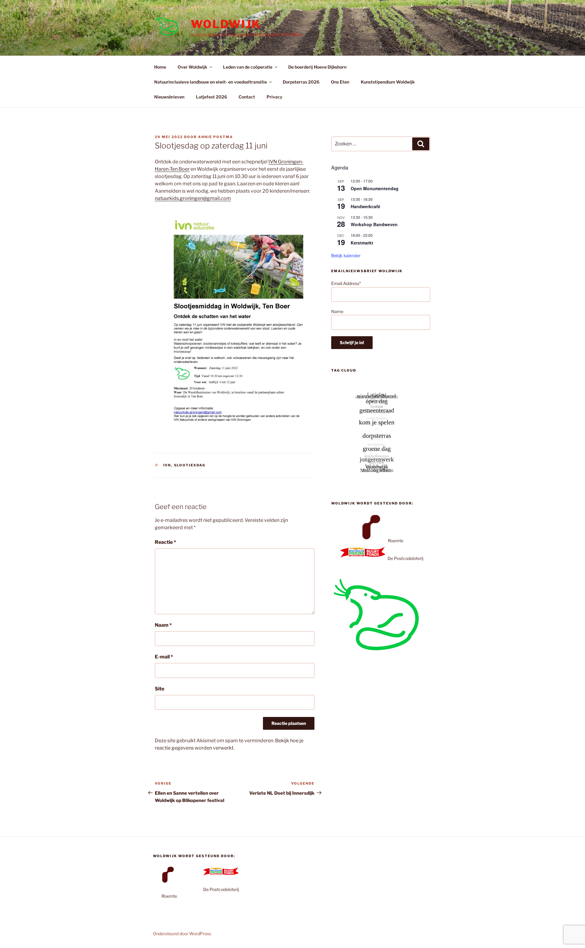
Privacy (274, 96)
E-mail (164, 657)
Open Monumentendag (375, 188)
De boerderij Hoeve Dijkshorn (317, 66)
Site (159, 689)
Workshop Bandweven (374, 224)
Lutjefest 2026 (211, 96)
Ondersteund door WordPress (182, 933)
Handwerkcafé (365, 206)
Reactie (165, 542)
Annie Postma (215, 137)
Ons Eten (340, 81)
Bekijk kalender (345, 255)
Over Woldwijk (192, 66)
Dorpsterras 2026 (301, 81)
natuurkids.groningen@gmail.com (193, 198)
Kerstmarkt (362, 243)
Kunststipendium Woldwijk (388, 81)
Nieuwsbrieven (169, 96)
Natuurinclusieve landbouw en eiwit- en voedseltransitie (210, 81)
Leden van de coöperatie (247, 66)
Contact (247, 96)
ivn (167, 465)
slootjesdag (190, 465)
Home (160, 66)
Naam (163, 625)
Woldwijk (226, 24)
